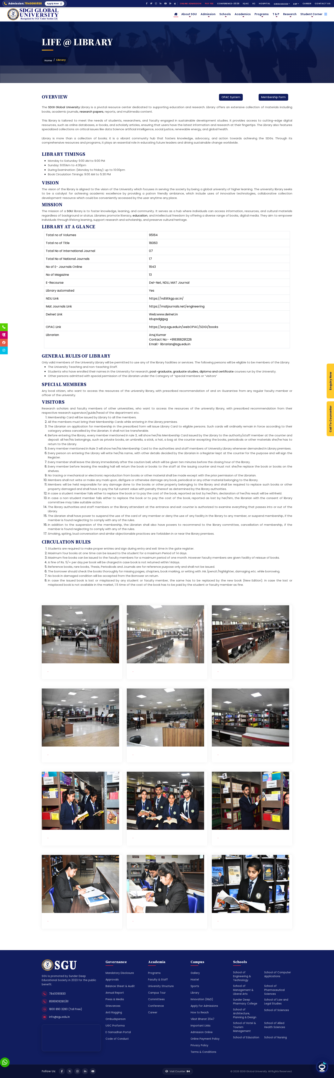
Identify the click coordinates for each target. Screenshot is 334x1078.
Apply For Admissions (204, 1006)
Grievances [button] (281, 3)
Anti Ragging (114, 1012)
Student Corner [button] (311, 14)
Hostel (195, 979)
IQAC (246, 3)
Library (195, 993)
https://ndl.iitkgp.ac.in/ (166, 298)
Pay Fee (209, 3)
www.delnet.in (167, 314)
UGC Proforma (115, 1025)
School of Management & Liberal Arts (243, 990)
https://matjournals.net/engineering (176, 306)
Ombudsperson (116, 1019)
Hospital (264, 3)
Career (306, 3)
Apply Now (53, 3)
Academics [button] (243, 14)
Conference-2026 (228, 3)
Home (48, 60)
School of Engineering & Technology (242, 976)
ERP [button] (295, 3)
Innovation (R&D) (202, 999)
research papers (91, 112)
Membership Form (273, 97)
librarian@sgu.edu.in (175, 344)
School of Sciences (276, 1010)
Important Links (200, 1025)
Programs (154, 973)
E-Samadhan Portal (118, 1032)
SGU (70, 211)
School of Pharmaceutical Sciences (274, 990)
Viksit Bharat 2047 (202, 1019)
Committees (156, 999)
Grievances (113, 1006)
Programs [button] (262, 14)
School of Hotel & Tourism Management (244, 1027)
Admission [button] (208, 14)
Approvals (112, 979)
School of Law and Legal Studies (276, 1001)
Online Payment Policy (205, 1039)
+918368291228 (181, 339)
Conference (156, 1006)
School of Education (246, 1037)
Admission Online (202, 1032)
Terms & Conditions (203, 1052)
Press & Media (115, 999)
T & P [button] (276, 14)
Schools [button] (225, 14)
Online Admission (190, 3)
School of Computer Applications (277, 974)
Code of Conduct (117, 1039)
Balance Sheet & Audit (120, 986)
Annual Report (115, 993)
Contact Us (322, 3)
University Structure (161, 986)
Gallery (195, 973)
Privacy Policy (199, 1045)
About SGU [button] (189, 14)
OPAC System (231, 97)
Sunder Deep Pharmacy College (245, 1001)
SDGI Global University (64, 107)
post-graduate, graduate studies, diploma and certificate (192, 371)
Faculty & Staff (158, 979)
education (140, 215)
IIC (253, 3)
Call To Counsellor (330, 418)
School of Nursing (275, 1037)
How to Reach (200, 1012)
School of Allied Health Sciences (274, 1025)
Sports (195, 986)
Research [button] (290, 14)
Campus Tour (157, 993)
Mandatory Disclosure (120, 973)
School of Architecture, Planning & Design (244, 1013)
